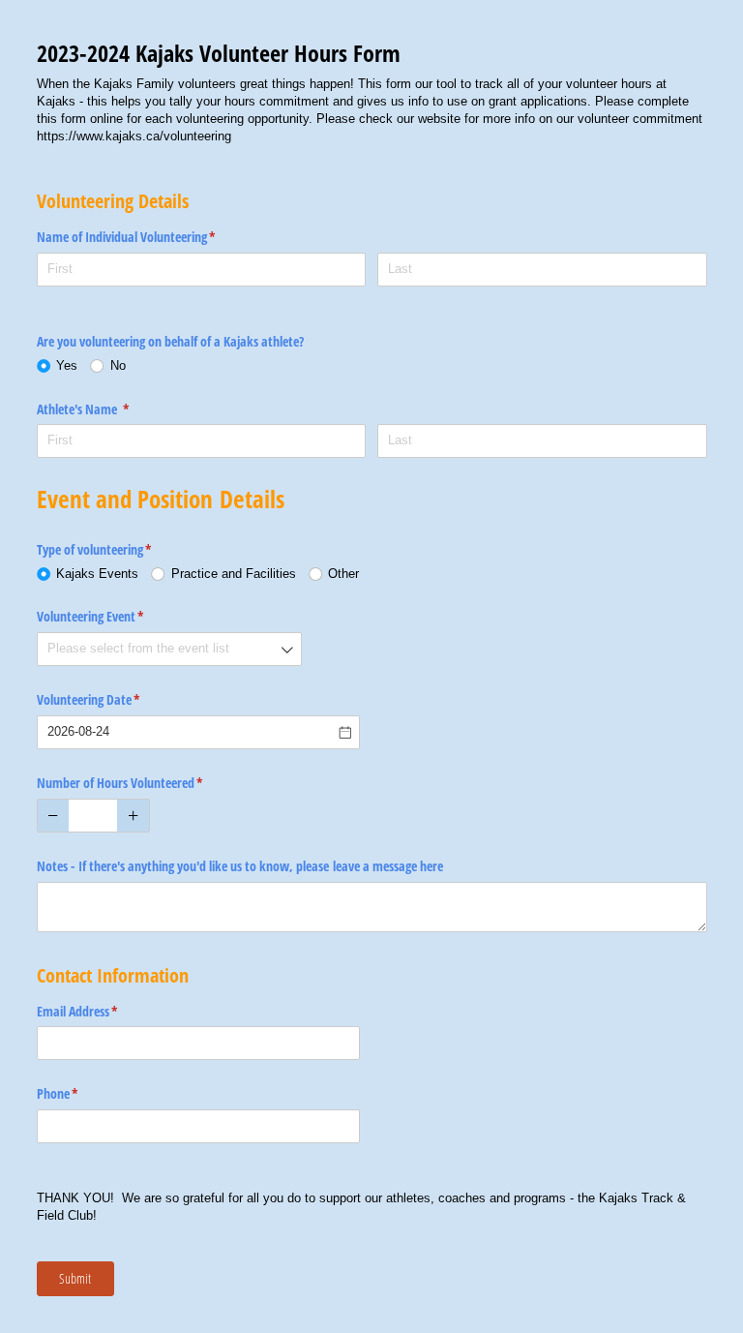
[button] (54, 816)
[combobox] (169, 649)
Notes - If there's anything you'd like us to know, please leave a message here (240, 866)
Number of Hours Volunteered (143, 782)
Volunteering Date (111, 699)
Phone (80, 1093)
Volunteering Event (113, 616)
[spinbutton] (93, 816)
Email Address (100, 1011)
